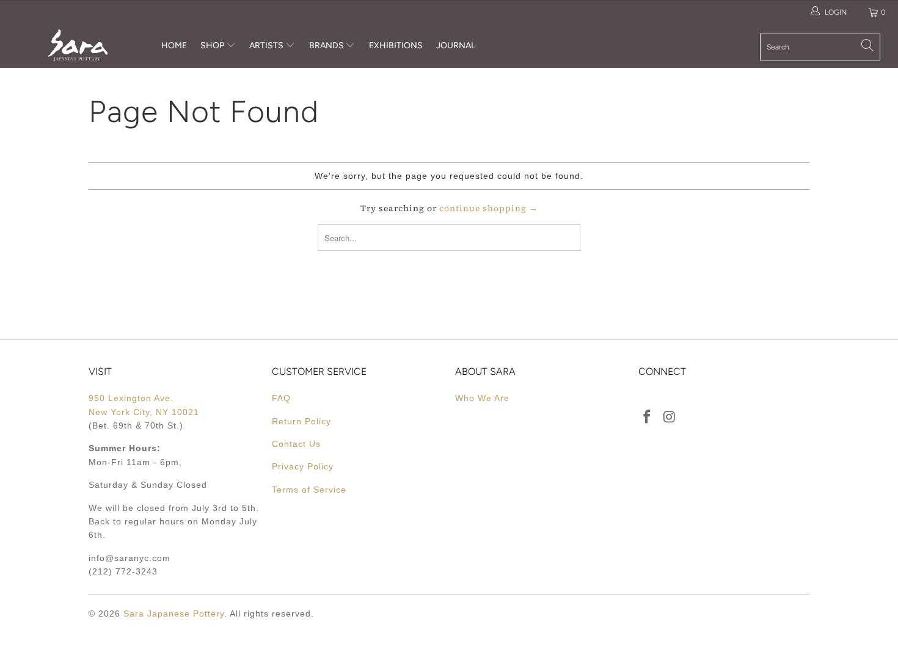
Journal (455, 45)
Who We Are (482, 398)
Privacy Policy (303, 466)
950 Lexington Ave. (131, 398)
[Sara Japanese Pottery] (78, 45)
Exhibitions (396, 45)
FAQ (281, 398)
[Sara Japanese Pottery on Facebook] (647, 417)
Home (174, 45)
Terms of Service (309, 489)
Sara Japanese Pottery (173, 613)
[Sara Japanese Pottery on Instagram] (670, 417)
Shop (212, 45)
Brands (326, 45)
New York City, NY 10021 (144, 412)
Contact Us (296, 444)
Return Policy (301, 421)
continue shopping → (488, 208)
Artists (267, 45)
